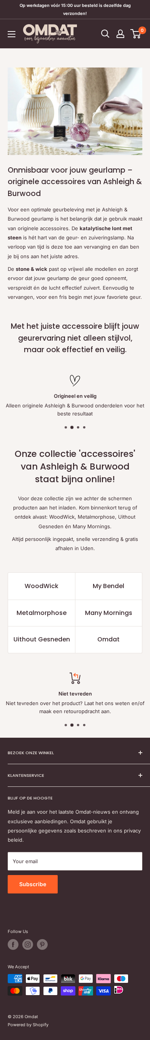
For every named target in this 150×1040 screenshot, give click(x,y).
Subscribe (32, 884)
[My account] (120, 34)
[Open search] (105, 34)
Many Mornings (108, 612)
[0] (136, 33)
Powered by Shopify (28, 1024)
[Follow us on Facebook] (13, 944)
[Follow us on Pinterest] (42, 944)
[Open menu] (11, 34)
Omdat (108, 639)
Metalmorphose (42, 612)
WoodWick (41, 586)
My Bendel (108, 586)
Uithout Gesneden (41, 639)
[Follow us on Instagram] (27, 944)
